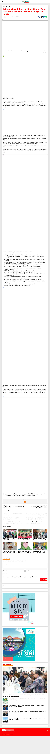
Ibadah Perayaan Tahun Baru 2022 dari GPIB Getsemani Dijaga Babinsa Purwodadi (38, 506)
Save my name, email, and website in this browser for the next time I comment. (20, 576)
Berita (4, 17)
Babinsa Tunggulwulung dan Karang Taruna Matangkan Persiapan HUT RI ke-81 (35, 522)
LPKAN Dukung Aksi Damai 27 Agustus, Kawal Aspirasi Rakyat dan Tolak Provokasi (35, 518)
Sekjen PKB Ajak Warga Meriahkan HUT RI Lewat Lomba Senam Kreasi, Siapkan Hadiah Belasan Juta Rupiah (27, 699)
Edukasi (6, 17)
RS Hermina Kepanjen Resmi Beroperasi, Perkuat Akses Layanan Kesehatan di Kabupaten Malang (36, 514)
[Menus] (3, 1)
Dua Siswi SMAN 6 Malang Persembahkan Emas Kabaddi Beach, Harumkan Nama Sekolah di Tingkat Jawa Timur (26, 706)
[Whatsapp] (46, 17)
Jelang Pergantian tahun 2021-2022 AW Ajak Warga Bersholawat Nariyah (13, 506)
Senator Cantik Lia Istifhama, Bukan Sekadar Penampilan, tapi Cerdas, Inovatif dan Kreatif (12, 522)
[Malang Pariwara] (26, 1)
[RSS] (25, 502)
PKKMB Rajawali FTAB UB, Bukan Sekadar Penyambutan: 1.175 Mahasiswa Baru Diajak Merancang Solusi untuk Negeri (27, 712)
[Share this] (39, 17)
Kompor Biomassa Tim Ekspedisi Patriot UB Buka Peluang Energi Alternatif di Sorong (13, 514)
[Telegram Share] (44, 17)
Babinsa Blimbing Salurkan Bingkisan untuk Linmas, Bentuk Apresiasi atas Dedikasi (12, 518)
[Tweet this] (42, 17)
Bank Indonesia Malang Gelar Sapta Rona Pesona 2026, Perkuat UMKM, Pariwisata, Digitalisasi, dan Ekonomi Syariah (23, 695)
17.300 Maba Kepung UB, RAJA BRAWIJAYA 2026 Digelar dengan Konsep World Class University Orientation (27, 719)
